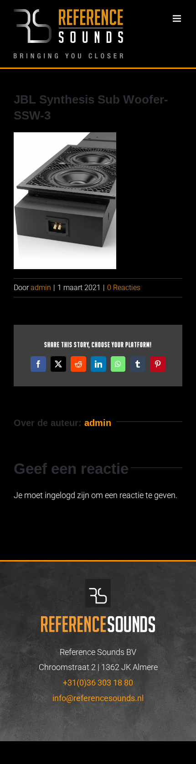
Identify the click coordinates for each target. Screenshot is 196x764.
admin (41, 287)
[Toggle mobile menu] (177, 18)
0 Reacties (123, 287)
